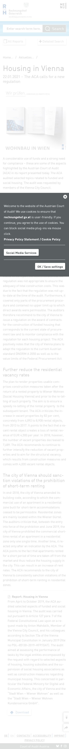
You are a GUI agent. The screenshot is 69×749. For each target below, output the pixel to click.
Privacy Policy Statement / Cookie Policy (32, 239)
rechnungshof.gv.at (17, 216)
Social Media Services (21, 252)
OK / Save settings (50, 266)
